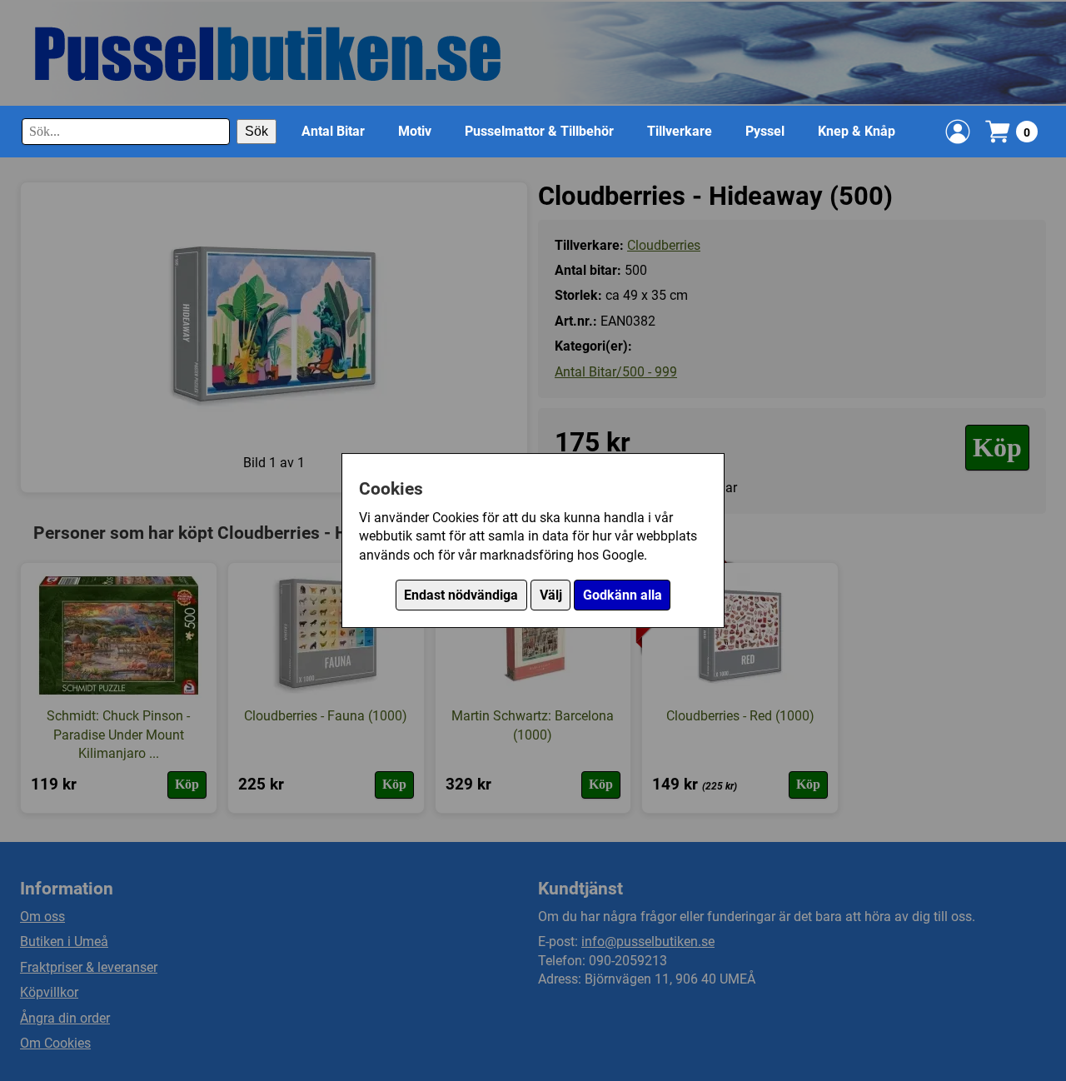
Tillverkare (679, 131)
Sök (256, 131)
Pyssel (765, 131)
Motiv (414, 131)
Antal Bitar (333, 131)
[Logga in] (957, 131)
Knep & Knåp (856, 131)
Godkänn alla (622, 595)
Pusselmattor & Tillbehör (539, 131)
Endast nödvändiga (461, 595)
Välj (551, 595)
